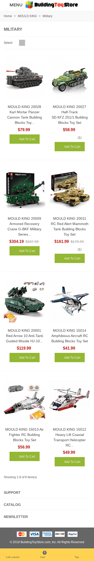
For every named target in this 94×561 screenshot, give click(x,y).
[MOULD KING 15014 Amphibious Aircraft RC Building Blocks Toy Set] (69, 301)
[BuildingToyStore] (52, 4)
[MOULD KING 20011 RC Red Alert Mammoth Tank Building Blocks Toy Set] (69, 190)
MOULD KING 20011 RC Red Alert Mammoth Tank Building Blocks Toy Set (69, 226)
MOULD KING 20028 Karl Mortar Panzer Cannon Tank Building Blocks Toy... (24, 115)
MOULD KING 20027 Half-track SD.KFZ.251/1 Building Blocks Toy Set (70, 115)
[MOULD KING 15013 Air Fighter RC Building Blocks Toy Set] (24, 401)
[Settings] (85, 5)
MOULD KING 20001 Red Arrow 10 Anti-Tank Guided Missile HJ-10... (24, 335)
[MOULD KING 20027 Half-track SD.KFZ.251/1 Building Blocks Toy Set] (69, 78)
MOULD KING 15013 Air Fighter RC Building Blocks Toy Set (24, 434)
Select (8, 43)
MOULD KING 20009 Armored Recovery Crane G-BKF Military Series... (24, 226)
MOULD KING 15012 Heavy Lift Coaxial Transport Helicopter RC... (69, 437)
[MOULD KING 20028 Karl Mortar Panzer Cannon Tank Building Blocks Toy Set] (24, 78)
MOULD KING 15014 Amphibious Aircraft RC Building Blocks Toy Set (69, 335)
